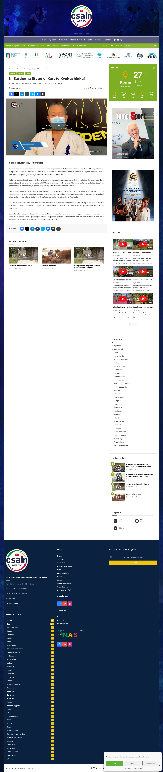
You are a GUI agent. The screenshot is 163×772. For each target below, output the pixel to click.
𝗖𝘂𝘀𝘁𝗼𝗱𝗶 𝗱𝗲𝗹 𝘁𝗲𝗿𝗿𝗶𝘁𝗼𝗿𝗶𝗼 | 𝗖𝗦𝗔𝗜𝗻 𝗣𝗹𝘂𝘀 (143, 280)
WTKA (9, 713)
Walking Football (13, 684)
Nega (133, 763)
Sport (54, 46)
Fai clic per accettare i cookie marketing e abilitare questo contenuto (56, 127)
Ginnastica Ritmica (123, 387)
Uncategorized (12, 752)
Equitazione (120, 377)
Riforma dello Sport (77, 40)
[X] (16, 94)
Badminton (11, 698)
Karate (12, 74)
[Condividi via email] (42, 94)
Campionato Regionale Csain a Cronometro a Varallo (88, 267)
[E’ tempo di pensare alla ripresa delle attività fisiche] (118, 467)
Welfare (10, 759)
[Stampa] (58, 229)
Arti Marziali (119, 356)
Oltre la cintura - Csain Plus (123, 307)
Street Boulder (121, 435)
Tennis (118, 428)
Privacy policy (137, 768)
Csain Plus (63, 40)
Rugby (117, 418)
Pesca (117, 414)
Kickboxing (119, 397)
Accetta (114, 763)
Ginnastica (119, 380)
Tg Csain (52, 40)
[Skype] (32, 94)
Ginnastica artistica (123, 383)
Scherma (10, 695)
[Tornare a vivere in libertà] (23, 255)
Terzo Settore (65, 46)
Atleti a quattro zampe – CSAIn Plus (123, 253)
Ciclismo (118, 370)
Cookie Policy (127, 768)
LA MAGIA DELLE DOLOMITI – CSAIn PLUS (143, 253)
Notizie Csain (45, 46)
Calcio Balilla (120, 366)
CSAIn (90, 40)
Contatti (108, 40)
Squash (118, 425)
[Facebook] (11, 94)
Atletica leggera (121, 359)
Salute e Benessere (79, 46)
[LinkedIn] (22, 94)
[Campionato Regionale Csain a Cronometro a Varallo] (89, 255)
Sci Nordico (119, 421)
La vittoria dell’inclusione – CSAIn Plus (123, 280)
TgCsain (10, 741)
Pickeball (118, 408)
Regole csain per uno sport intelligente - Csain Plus (143, 307)
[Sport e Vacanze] (56, 255)
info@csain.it (10, 599)
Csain (9, 727)
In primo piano (33, 46)
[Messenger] (37, 94)
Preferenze (151, 763)
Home (44, 40)
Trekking (118, 438)
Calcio (118, 363)
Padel (117, 404)
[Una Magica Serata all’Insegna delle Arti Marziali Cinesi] (118, 477)
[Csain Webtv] (81, 16)
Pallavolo (119, 411)
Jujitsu (118, 401)
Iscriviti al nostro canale (81, 33)
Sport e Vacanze (49, 266)
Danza (118, 373)
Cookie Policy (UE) (64, 590)
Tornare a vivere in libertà (20, 266)
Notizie (98, 40)
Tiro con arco (120, 432)
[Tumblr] (27, 94)
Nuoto (117, 390)
